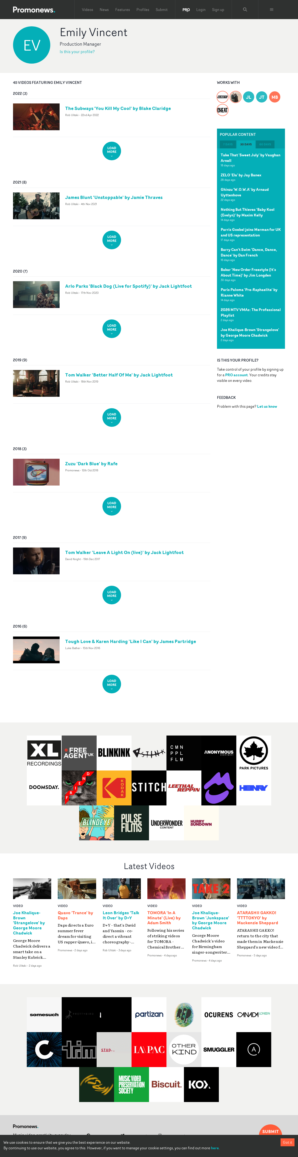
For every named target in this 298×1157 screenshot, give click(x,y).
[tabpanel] (251, 248)
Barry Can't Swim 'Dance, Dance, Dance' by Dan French (249, 252)
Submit (162, 9)
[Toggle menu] (272, 9)
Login (201, 9)
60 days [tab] (265, 144)
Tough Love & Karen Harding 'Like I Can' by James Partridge (130, 641)
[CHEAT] (222, 107)
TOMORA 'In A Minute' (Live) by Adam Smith (164, 918)
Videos (87, 9)
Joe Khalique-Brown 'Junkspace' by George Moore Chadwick (210, 920)
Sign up (218, 9)
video (18, 905)
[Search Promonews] (245, 9)
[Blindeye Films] (222, 94)
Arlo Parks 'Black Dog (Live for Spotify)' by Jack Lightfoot (128, 286)
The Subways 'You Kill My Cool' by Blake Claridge (118, 108)
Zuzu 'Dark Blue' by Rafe (91, 463)
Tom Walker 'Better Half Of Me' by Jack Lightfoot (119, 375)
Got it (287, 1142)
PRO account (236, 375)
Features (122, 9)
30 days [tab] (246, 144)
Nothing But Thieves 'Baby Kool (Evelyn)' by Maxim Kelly (247, 212)
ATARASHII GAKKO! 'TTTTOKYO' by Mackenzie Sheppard (257, 918)
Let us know (267, 406)
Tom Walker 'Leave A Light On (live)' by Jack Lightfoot (124, 552)
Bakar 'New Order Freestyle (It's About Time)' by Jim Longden (248, 272)
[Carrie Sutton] (235, 94)
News (104, 9)
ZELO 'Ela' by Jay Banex (241, 175)
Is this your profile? (77, 52)
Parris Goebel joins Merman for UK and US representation (251, 232)
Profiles (142, 9)
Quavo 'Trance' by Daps (75, 915)
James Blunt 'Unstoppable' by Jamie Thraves (114, 197)
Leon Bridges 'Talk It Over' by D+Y (121, 915)
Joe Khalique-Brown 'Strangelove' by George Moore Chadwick (250, 332)
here (215, 1148)
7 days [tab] (228, 144)
